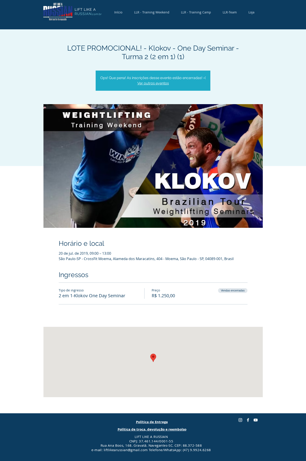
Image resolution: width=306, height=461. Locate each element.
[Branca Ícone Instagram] (240, 420)
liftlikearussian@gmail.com (126, 450)
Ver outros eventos (153, 83)
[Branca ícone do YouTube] (255, 420)
